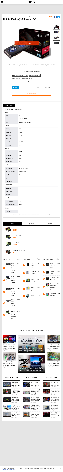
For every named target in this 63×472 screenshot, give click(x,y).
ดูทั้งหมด (18, 259)
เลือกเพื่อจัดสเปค (31, 94)
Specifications (9, 105)
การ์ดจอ (30, 65)
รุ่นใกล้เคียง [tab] (31, 224)
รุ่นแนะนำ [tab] (50, 224)
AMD (51, 65)
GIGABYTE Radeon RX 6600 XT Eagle (39, 81)
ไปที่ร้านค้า (47, 87)
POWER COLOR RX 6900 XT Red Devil (20, 75)
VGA (14, 65)
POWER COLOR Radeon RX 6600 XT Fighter (21, 81)
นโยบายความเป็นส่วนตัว (9, 470)
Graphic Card (23, 65)
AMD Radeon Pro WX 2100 (34, 75)
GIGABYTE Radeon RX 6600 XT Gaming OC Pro (22, 78)
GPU (18, 65)
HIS (33, 65)
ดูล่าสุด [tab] (12, 224)
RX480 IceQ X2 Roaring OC (42, 65)
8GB (54, 65)
